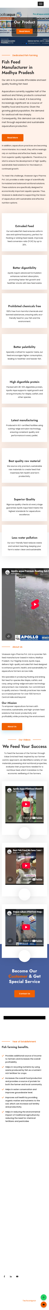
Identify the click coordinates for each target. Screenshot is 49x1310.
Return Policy (8, 1232)
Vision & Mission (9, 1209)
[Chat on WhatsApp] (44, 1297)
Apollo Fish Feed (9, 1218)
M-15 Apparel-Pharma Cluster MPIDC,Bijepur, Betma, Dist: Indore (21, 1258)
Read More (24, 31)
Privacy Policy (8, 1236)
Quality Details (8, 1223)
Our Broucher (8, 1241)
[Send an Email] (44, 1305)
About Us (12, 726)
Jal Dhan (6, 1213)
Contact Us (24, 993)
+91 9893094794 (19, 1269)
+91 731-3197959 (35, 1269)
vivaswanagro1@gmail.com (23, 1265)
